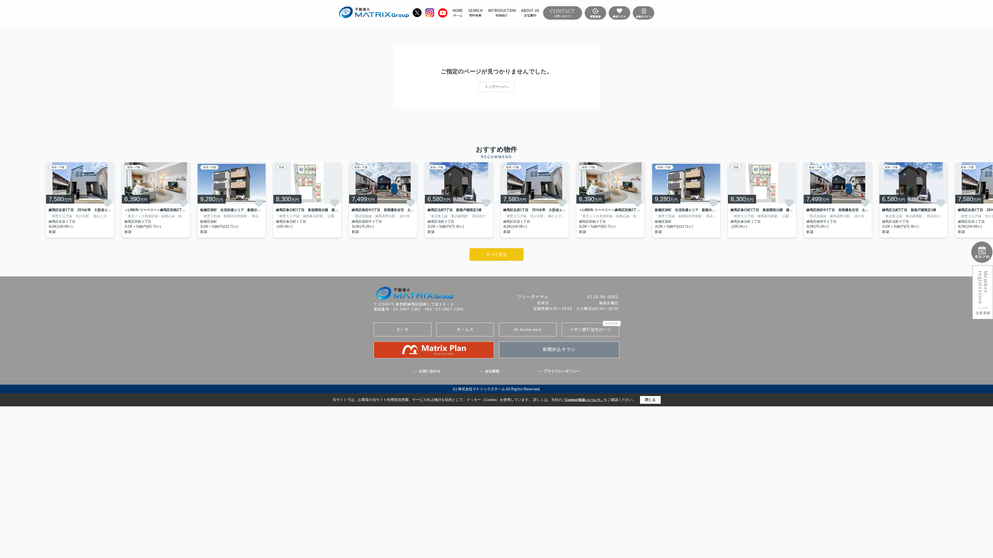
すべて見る (496, 254)
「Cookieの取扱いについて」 (583, 400)
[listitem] (383, 200)
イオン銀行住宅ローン (594, 327)
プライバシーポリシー (562, 371)
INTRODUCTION (502, 12)
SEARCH (475, 12)
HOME (458, 12)
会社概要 (492, 371)
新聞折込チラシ (559, 349)
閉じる (650, 400)
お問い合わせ (430, 371)
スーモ (402, 329)
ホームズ (465, 329)
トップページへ (496, 87)
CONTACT (562, 12)
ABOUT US (530, 12)
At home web (528, 329)
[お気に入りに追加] (107, 203)
